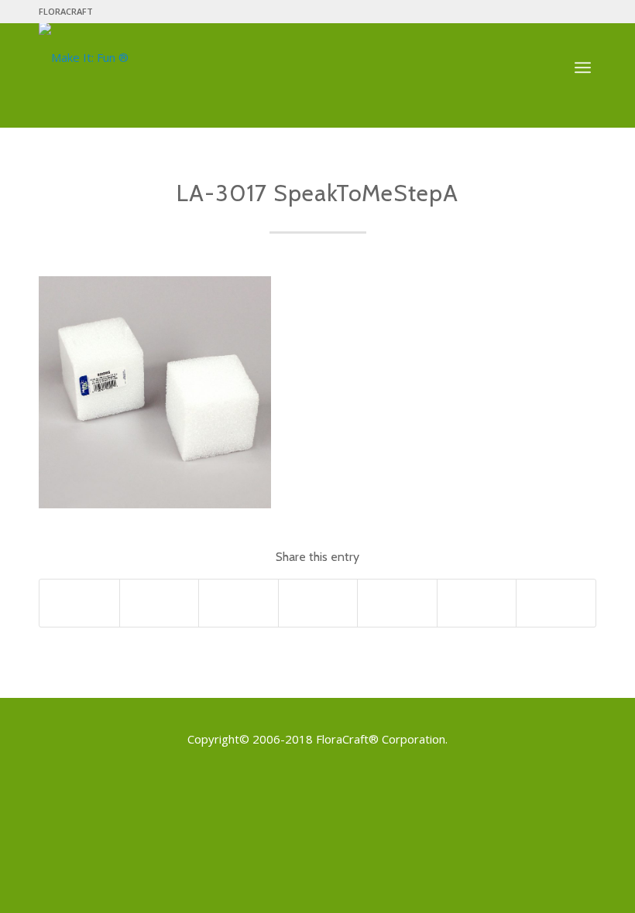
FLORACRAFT (66, 11)
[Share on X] (159, 603)
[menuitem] (66, 11)
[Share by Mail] (556, 603)
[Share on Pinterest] (318, 603)
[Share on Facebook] (79, 603)
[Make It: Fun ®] (84, 57)
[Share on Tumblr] (477, 603)
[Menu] (583, 68)
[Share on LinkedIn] (397, 603)
